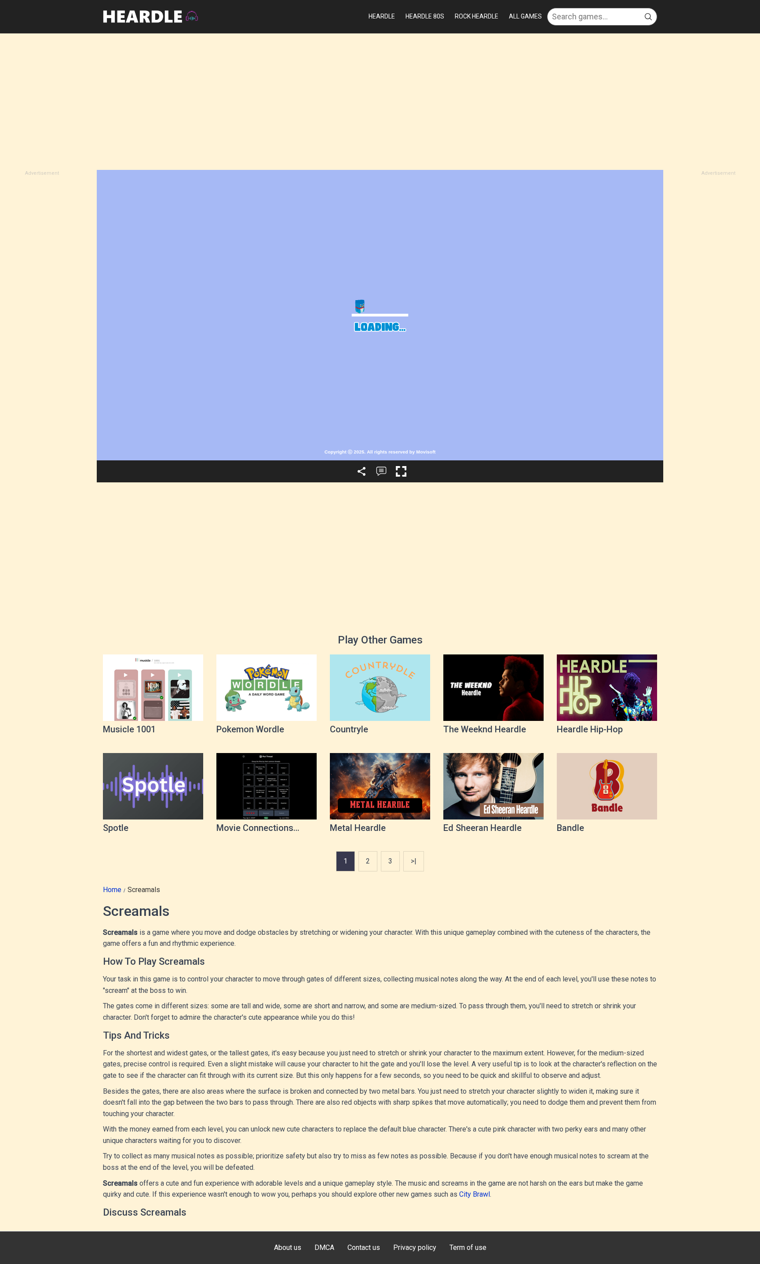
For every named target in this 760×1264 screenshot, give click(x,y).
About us (287, 1247)
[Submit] (648, 17)
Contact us (363, 1247)
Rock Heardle (476, 16)
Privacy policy (414, 1247)
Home (112, 890)
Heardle (382, 16)
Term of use (467, 1247)
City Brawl (474, 1194)
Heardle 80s (425, 16)
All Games (525, 16)
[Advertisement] (380, 101)
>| (414, 861)
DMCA (324, 1247)
